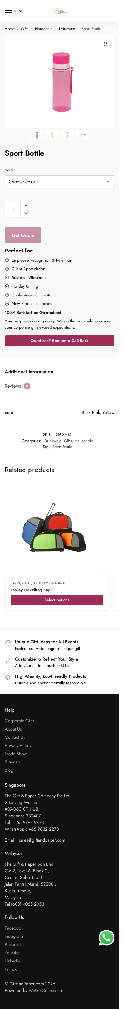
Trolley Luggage (50, 583)
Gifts (24, 29)
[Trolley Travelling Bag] (57, 529)
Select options (57, 600)
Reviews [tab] (16, 386)
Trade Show (16, 754)
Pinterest (13, 944)
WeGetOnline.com (46, 990)
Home (10, 29)
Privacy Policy (18, 745)
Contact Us (15, 737)
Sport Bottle (62, 447)
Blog (9, 770)
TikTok (11, 969)
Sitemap (12, 762)
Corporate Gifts (19, 721)
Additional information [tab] (29, 371)
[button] (105, 44)
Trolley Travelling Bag (31, 590)
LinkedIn (12, 961)
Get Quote (23, 235)
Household (44, 29)
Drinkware (67, 29)
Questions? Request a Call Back (60, 341)
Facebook (14, 928)
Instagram (14, 936)
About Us (13, 729)
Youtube (12, 953)
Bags (15, 583)
